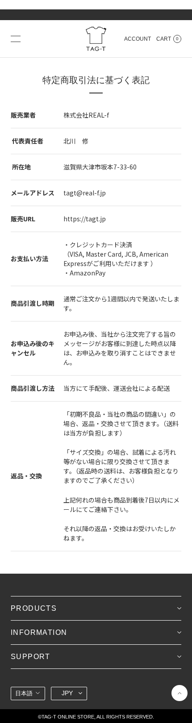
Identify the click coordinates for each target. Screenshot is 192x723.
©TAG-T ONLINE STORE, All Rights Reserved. (96, 716)
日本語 (24, 693)
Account (137, 39)
